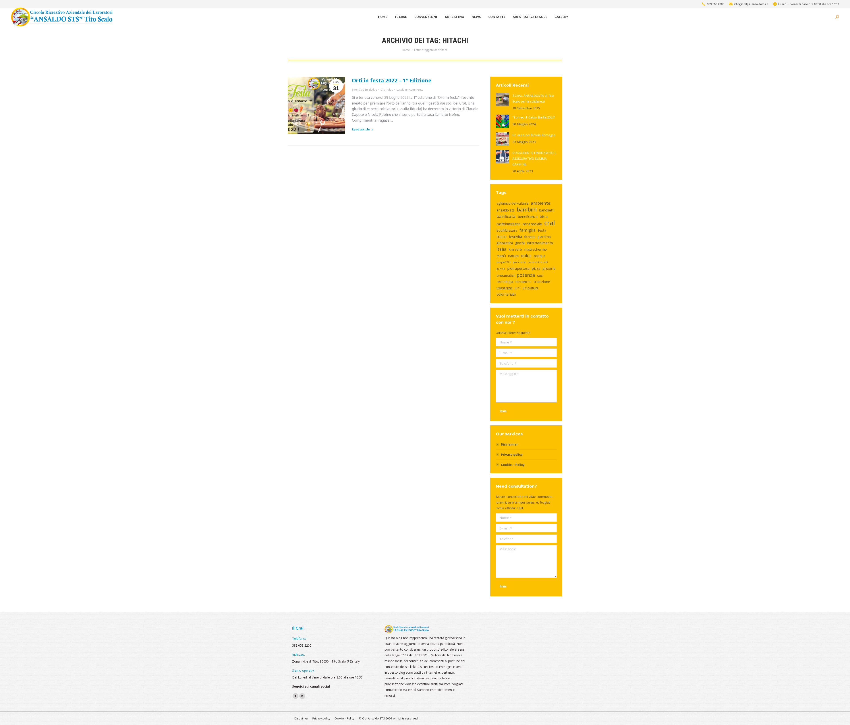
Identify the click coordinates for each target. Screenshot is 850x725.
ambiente (540, 203)
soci (540, 275)
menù (501, 255)
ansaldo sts (505, 210)
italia (501, 249)
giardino (544, 236)
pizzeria (548, 268)
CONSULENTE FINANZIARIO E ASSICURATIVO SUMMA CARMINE (534, 158)
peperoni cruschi (538, 262)
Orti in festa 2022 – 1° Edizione (391, 80)
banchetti (546, 210)
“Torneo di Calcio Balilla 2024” (533, 117)
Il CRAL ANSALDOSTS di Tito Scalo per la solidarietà (533, 98)
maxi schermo (535, 249)
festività (515, 236)
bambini (527, 209)
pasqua (539, 255)
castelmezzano (508, 223)
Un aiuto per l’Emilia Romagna (533, 135)
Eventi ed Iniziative (364, 89)
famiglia (528, 230)
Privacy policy (512, 454)
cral (549, 223)
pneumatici (505, 275)
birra (544, 216)
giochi (520, 242)
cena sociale (532, 223)
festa (542, 230)
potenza (526, 275)
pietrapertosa (518, 268)
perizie (500, 268)
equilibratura (506, 230)
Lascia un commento (409, 89)
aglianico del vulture (512, 203)
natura (513, 255)
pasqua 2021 (503, 262)
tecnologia (504, 281)
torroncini (523, 281)
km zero (515, 249)
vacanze (504, 288)
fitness (529, 236)
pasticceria (519, 262)
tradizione (542, 281)
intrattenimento (540, 242)
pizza (536, 268)
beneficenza (527, 216)
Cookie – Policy (513, 465)
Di (387, 89)
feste (501, 236)
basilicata (506, 216)
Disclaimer (509, 444)
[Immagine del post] (502, 99)
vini (517, 288)
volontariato (506, 294)
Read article (361, 129)
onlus (526, 255)
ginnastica (504, 242)
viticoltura (531, 288)
